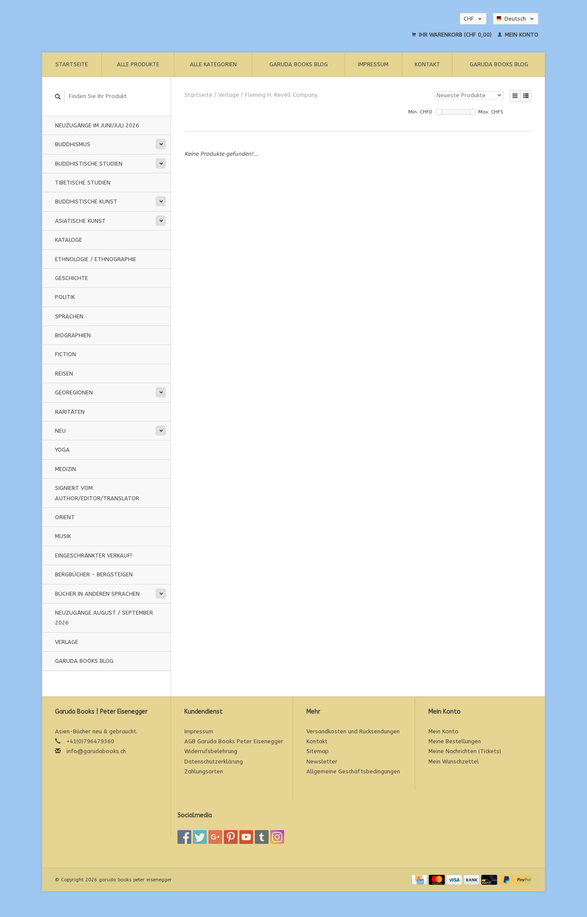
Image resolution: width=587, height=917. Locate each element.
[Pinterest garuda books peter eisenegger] (231, 837)
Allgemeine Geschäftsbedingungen (353, 771)
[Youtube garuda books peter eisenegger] (246, 837)
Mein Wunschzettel (453, 761)
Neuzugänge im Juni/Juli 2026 (97, 125)
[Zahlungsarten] (420, 879)
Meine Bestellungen (454, 741)
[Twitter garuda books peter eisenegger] (200, 837)
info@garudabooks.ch (96, 751)
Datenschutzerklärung (213, 761)
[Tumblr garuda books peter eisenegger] (262, 837)
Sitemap (317, 751)
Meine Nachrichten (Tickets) (464, 751)
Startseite (71, 64)
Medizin (65, 469)
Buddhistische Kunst (86, 201)
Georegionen (74, 392)
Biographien (73, 335)
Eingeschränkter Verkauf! (93, 555)
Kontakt (427, 64)
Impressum (373, 64)
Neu (60, 431)
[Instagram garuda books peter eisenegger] (277, 837)
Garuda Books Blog (298, 64)
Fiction (65, 354)
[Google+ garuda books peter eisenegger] (215, 837)
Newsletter (321, 761)
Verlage (66, 642)
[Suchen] (58, 96)
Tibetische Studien (82, 182)
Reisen (64, 373)
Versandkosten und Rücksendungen (353, 731)
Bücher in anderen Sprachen (97, 594)
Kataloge (68, 240)
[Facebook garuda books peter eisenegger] (184, 837)
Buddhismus (72, 144)
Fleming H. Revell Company (281, 95)
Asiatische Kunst (80, 221)
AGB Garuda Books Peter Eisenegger (233, 741)
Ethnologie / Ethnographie (95, 259)
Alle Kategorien (213, 64)
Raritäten (70, 412)
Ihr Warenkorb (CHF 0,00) (455, 34)
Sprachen (69, 316)
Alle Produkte (138, 64)
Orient (65, 517)
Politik (65, 297)
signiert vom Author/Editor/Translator (97, 493)
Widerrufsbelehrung (210, 751)
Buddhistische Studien (88, 163)
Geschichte (71, 278)
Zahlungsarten (203, 771)
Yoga (62, 449)
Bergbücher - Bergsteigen (94, 574)
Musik (63, 536)
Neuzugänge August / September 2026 (104, 617)
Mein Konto (520, 34)
